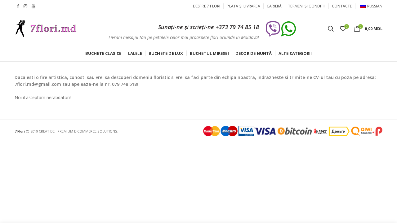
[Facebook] (18, 6)
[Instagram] (25, 6)
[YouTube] (33, 6)
